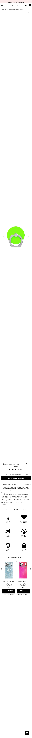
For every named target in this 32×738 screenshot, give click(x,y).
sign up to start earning (26, 484)
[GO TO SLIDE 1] (13, 459)
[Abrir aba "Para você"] (27, 733)
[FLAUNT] (16, 5)
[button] (2, 5)
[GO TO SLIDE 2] (15, 459)
